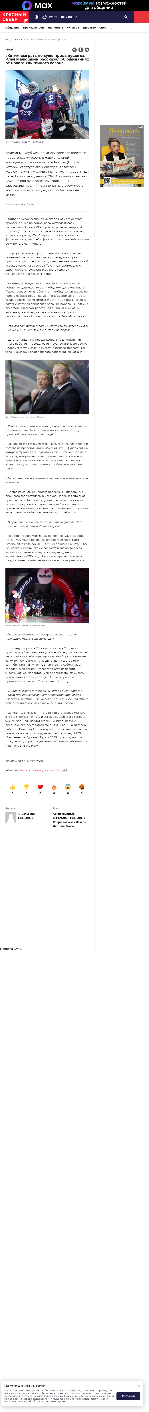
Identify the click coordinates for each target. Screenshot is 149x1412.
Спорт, (58, 822)
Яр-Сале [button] (66, 16)
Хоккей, (68, 822)
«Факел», (80, 822)
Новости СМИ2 (11, 949)
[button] (47, 389)
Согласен (128, 1396)
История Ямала (63, 826)
